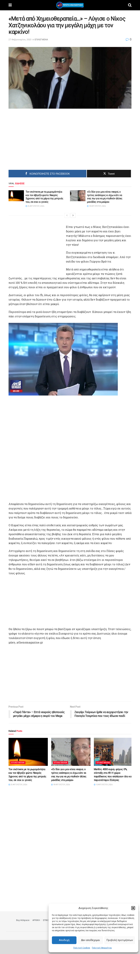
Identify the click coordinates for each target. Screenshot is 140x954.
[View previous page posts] (66, 215)
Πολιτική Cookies (81, 948)
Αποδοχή (64, 940)
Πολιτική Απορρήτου (102, 948)
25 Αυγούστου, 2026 (35, 206)
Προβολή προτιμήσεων (119, 940)
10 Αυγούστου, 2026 (104, 785)
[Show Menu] (10, 5)
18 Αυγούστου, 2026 (97, 206)
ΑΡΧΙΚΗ (36, 920)
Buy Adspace (22, 920)
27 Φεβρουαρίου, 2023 (20, 39)
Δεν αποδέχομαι (90, 940)
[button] (133, 908)
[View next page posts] (73, 215)
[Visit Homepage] (70, 5)
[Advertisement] (41, 138)
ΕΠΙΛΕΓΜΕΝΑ (41, 39)
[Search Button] (129, 5)
